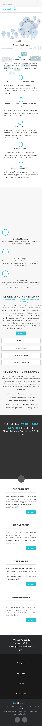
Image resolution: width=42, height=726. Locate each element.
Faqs (17, 2)
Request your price (7, 4)
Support (17, 643)
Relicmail (25, 714)
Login (35, 2)
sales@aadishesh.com (21, 646)
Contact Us (26, 2)
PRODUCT (14, 706)
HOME (6, 706)
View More (21, 333)
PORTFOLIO (23, 706)
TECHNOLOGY (34, 706)
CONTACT (21, 709)
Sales (26, 643)
